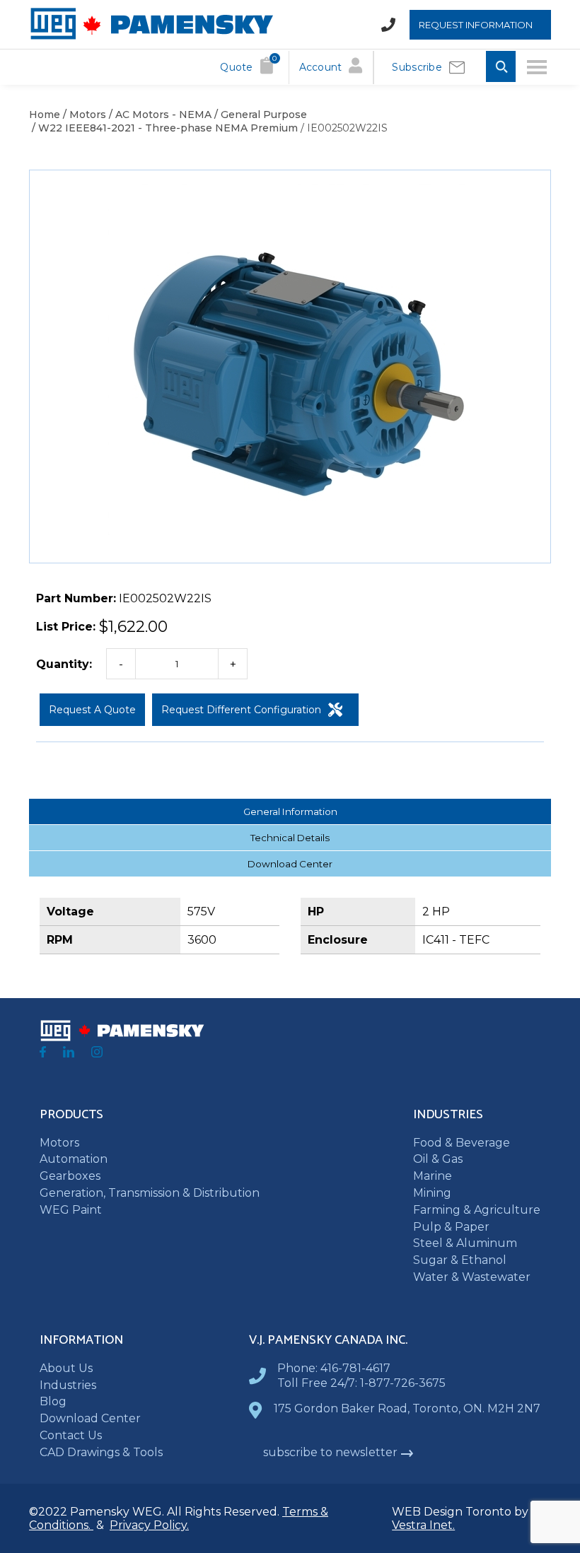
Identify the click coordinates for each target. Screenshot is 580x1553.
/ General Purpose (259, 114)
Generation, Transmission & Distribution (150, 1193)
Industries (68, 1385)
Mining (432, 1193)
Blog (53, 1401)
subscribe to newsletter (330, 1452)
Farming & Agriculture (476, 1210)
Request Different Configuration (241, 709)
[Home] (151, 36)
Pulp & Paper (451, 1226)
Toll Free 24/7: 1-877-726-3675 (361, 1383)
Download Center (290, 863)
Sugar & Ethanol (459, 1260)
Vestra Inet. (423, 1525)
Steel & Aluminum (465, 1243)
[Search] (501, 67)
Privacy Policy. (149, 1525)
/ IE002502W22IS (343, 128)
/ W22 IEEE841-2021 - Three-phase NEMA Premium (163, 128)
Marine (432, 1176)
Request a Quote (92, 709)
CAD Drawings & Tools (101, 1452)
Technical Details (290, 837)
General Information (290, 811)
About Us (66, 1368)
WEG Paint (71, 1210)
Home (44, 114)
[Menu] (537, 67)
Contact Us (71, 1435)
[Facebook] (43, 1053)
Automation (74, 1159)
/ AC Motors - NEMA (158, 114)
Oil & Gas (438, 1159)
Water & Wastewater (471, 1277)
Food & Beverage (461, 1142)
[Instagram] (97, 1053)
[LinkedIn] (68, 1053)
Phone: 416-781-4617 (333, 1368)
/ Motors (83, 114)
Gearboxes (70, 1176)
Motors (59, 1142)
